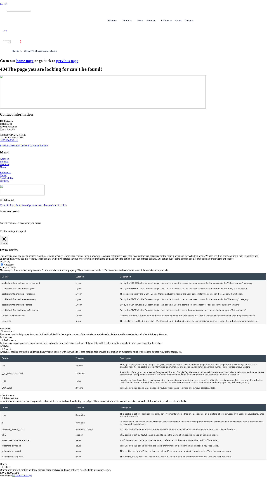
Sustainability (6, 178)
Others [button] (3, 464)
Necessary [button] (5, 261)
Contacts (189, 20)
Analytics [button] (4, 346)
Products (127, 20)
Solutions (112, 20)
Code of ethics (7, 205)
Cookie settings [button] (7, 231)
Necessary (9, 264)
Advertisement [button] (7, 395)
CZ (5, 31)
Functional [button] (5, 328)
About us (150, 20)
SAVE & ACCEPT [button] (9, 472)
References (166, 20)
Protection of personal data (29, 205)
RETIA (3, 3)
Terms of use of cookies (55, 205)
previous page (67, 61)
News (140, 20)
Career (178, 20)
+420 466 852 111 (9, 140)
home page (24, 61)
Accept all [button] (21, 231)
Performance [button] (6, 337)
